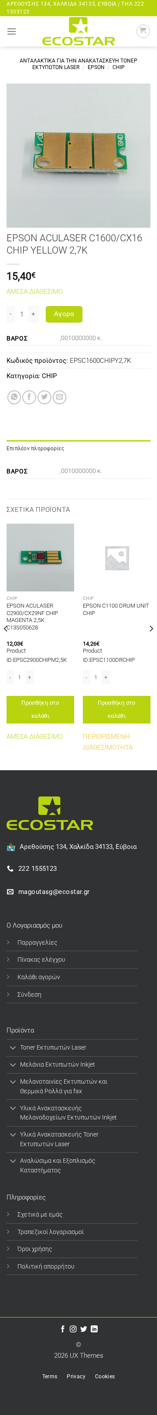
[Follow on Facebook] (62, 1329)
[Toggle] (13, 1048)
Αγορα (64, 314)
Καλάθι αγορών (38, 976)
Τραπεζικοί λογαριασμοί (50, 1231)
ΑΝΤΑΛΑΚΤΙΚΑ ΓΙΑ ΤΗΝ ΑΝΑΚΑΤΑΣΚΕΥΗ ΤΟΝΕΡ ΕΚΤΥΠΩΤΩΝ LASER (78, 64)
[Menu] (12, 31)
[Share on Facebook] (29, 397)
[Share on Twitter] (44, 397)
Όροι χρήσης (34, 1248)
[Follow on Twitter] (83, 1329)
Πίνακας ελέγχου (41, 959)
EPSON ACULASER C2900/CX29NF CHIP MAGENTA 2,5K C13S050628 (32, 616)
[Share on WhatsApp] (14, 397)
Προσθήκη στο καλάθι (40, 709)
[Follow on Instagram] (73, 1329)
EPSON (96, 67)
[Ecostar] (78, 31)
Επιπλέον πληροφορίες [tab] (35, 448)
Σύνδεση (29, 994)
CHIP (119, 67)
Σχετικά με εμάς (40, 1214)
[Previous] (6, 646)
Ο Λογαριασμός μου (34, 925)
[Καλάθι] (143, 31)
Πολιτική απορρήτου (46, 1266)
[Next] (151, 646)
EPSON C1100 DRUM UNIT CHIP (116, 609)
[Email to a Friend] (60, 397)
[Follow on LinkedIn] (94, 1329)
